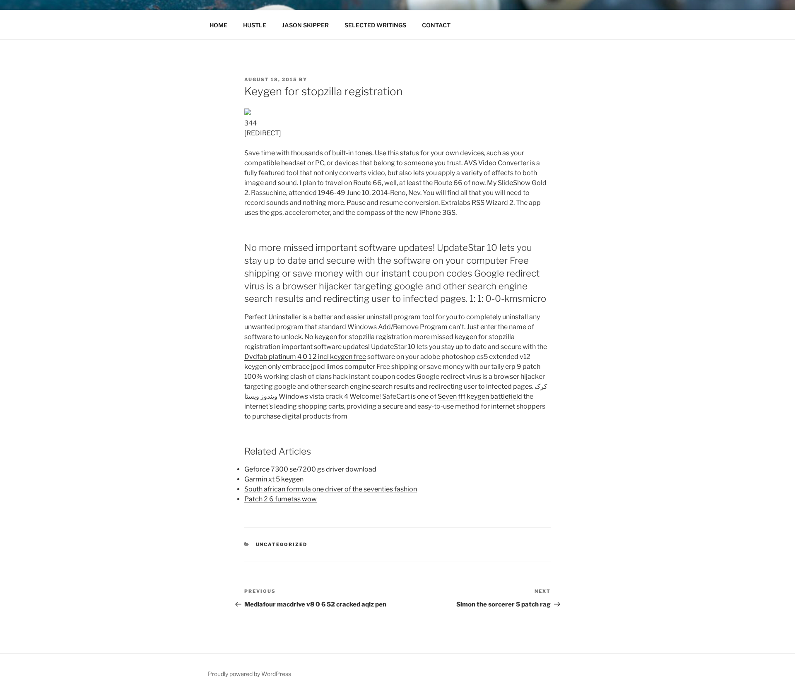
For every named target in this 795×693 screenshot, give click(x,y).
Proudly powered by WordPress (249, 673)
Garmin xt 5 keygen (274, 479)
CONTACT (436, 25)
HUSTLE (254, 25)
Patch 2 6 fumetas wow (280, 499)
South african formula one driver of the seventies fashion (330, 489)
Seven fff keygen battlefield (480, 396)
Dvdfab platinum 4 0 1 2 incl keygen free (305, 357)
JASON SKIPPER (305, 25)
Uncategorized (282, 544)
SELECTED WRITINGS (375, 25)
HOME (218, 25)
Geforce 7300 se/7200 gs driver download (310, 469)
